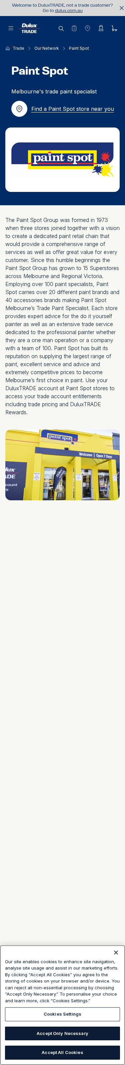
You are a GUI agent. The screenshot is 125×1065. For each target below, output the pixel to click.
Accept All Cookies (62, 1052)
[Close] (116, 952)
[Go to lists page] (74, 28)
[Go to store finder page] (87, 28)
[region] (62, 1005)
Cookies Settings (62, 1014)
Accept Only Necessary (62, 1033)
